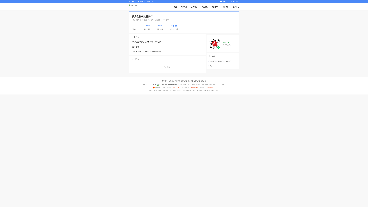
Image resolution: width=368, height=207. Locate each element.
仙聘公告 (225, 7)
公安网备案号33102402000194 (168, 84)
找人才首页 (132, 1)
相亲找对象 (141, 1)
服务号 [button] (224, 1)
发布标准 (190, 81)
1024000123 (221, 84)
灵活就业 (205, 7)
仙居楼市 (150, 1)
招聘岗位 (184, 7)
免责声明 (177, 81)
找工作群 (215, 7)
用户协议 (184, 81)
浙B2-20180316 (196, 84)
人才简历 (194, 7)
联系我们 (236, 7)
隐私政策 (203, 81)
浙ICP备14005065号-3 (149, 84)
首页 (175, 7)
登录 (232, 1)
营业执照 (158, 87)
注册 (236, 1)
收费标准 (171, 81)
